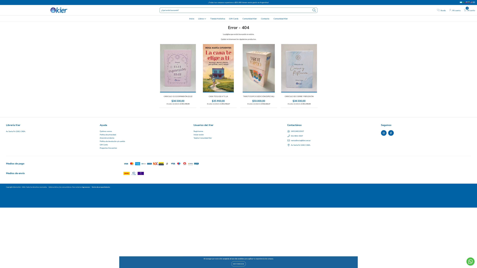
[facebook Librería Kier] (7, 2)
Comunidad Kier (249, 18)
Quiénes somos (106, 131)
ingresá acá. (86, 187)
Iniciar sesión (199, 135)
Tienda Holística (217, 18)
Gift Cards (233, 18)
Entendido (238, 264)
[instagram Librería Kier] (3, 2)
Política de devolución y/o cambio (112, 141)
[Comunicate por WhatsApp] (470, 261)
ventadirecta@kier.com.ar (301, 140)
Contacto (265, 18)
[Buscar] (314, 10)
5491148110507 (297, 131)
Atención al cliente (107, 138)
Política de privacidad (108, 135)
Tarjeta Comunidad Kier (203, 138)
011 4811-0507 (297, 136)
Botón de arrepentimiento (101, 187)
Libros (201, 18)
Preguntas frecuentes (108, 148)
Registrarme (198, 131)
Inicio (191, 18)
